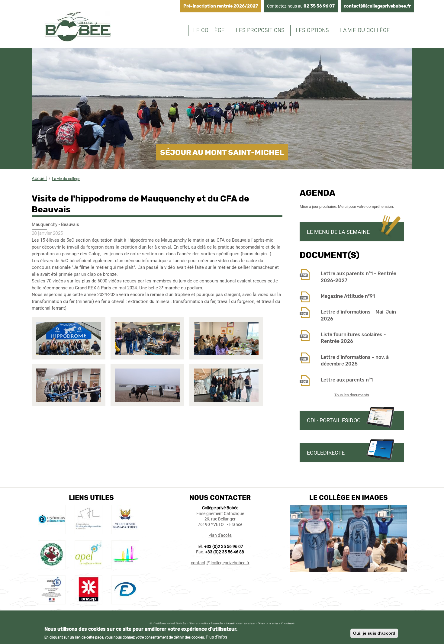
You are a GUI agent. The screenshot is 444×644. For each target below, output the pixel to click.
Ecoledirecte (326, 452)
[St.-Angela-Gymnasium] (88, 531)
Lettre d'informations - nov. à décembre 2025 (355, 360)
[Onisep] (88, 601)
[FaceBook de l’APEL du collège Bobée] (88, 566)
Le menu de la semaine (338, 232)
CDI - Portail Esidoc (334, 420)
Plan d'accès (220, 535)
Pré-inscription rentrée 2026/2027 (220, 6)
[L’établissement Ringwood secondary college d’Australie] (51, 566)
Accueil (39, 178)
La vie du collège (66, 178)
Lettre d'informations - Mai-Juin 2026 (358, 315)
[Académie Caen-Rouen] (51, 601)
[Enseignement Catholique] (125, 566)
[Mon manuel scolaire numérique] (51, 531)
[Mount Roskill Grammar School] (125, 531)
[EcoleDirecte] (125, 601)
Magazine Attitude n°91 (348, 296)
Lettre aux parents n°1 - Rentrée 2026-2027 (358, 277)
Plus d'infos (216, 637)
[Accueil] (77, 27)
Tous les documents (351, 395)
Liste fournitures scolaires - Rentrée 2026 (353, 338)
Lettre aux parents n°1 (347, 380)
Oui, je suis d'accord (374, 633)
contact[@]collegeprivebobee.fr (377, 6)
